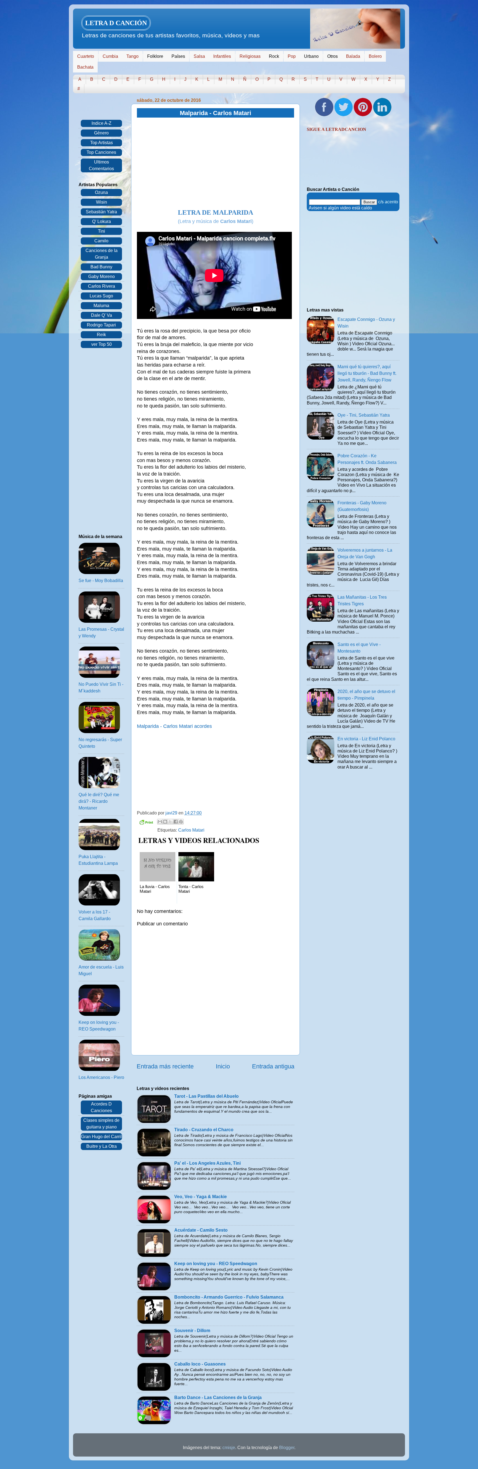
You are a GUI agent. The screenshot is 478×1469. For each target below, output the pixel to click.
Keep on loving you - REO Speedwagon (215, 1263)
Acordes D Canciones (101, 1107)
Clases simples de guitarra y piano (101, 1123)
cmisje (228, 1447)
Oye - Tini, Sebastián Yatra (363, 415)
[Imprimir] (146, 823)
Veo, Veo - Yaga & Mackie (200, 1196)
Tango (132, 56)
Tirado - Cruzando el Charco (203, 1129)
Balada (353, 56)
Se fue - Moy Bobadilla (101, 580)
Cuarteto (85, 56)
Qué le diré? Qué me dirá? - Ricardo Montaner (99, 801)
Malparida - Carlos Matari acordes (174, 726)
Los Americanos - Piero (101, 1077)
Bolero (375, 56)
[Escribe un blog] (165, 821)
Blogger (286, 1447)
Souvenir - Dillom (192, 1330)
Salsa (199, 56)
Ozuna (101, 192)
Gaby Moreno (101, 276)
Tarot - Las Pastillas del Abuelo (206, 1096)
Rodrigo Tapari (101, 325)
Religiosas (250, 56)
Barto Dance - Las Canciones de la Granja (218, 1397)
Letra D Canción (116, 23)
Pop (292, 56)
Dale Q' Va (101, 315)
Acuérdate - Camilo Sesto (201, 1230)
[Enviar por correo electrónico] (160, 821)
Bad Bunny (101, 266)
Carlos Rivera (101, 286)
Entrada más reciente (165, 1066)
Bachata (85, 67)
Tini (101, 231)
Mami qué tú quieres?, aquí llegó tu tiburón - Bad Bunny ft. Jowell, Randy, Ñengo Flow (366, 373)
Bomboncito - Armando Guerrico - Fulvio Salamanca (229, 1297)
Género (101, 133)
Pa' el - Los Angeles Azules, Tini (207, 1163)
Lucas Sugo (101, 296)
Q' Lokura (101, 221)
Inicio (223, 1066)
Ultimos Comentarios (101, 165)
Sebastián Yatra (101, 211)
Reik (101, 334)
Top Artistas (101, 142)
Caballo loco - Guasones (200, 1364)
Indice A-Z (101, 123)
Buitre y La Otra (101, 1146)
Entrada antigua (273, 1066)
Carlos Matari (191, 830)
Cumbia (110, 56)
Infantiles (222, 56)
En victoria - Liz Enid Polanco (366, 738)
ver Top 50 (101, 344)
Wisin (101, 202)
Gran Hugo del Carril (101, 1136)
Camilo (101, 240)
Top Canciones (101, 152)
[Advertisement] (215, 163)
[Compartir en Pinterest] (181, 821)
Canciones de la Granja (101, 253)
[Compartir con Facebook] (175, 821)
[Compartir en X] (170, 821)
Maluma (101, 305)
